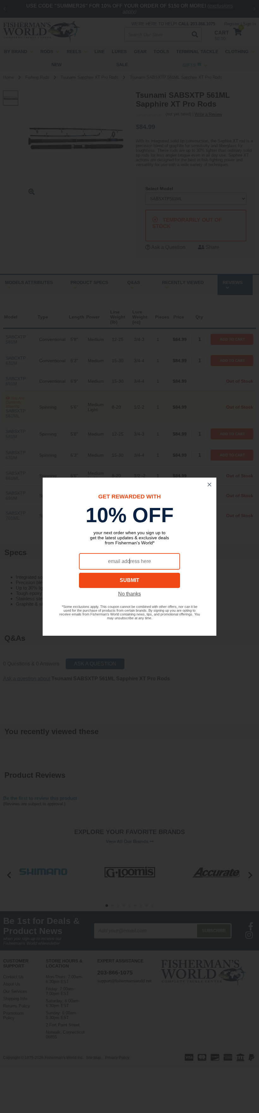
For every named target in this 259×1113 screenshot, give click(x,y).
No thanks (129, 594)
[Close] (209, 485)
